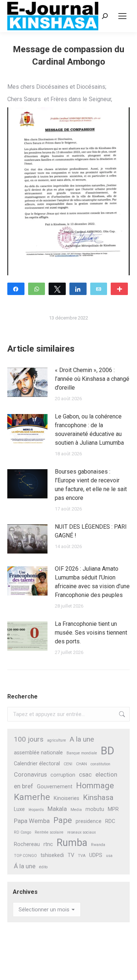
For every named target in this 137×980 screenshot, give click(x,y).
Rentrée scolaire (49, 832)
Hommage (95, 785)
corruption (62, 775)
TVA (81, 855)
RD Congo (22, 832)
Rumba (72, 843)
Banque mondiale (81, 753)
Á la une (24, 866)
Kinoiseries (66, 798)
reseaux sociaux (81, 832)
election (106, 774)
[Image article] (27, 382)
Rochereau (27, 844)
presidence (89, 821)
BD (107, 751)
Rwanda (98, 844)
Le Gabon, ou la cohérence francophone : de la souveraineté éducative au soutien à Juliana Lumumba (89, 429)
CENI (68, 764)
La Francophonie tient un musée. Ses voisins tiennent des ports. (91, 632)
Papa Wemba (32, 820)
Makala (57, 808)
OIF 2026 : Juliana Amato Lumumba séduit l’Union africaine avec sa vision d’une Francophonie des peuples (92, 581)
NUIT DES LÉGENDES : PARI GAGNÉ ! (91, 531)
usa (109, 855)
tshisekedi (52, 855)
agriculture (56, 740)
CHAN (81, 764)
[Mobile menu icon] (122, 16)
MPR (113, 809)
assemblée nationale (38, 753)
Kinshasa (98, 797)
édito (43, 867)
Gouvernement (54, 787)
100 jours (28, 739)
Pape (62, 820)
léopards (36, 809)
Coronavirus (30, 774)
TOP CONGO (25, 855)
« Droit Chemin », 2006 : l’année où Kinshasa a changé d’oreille (92, 379)
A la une (82, 739)
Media (76, 809)
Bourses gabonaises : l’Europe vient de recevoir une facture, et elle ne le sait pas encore (91, 484)
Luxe (19, 809)
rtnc (48, 844)
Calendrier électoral (37, 764)
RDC (110, 821)
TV (71, 855)
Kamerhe (32, 797)
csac (85, 774)
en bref (23, 786)
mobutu (94, 809)
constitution (100, 764)
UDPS (95, 855)
